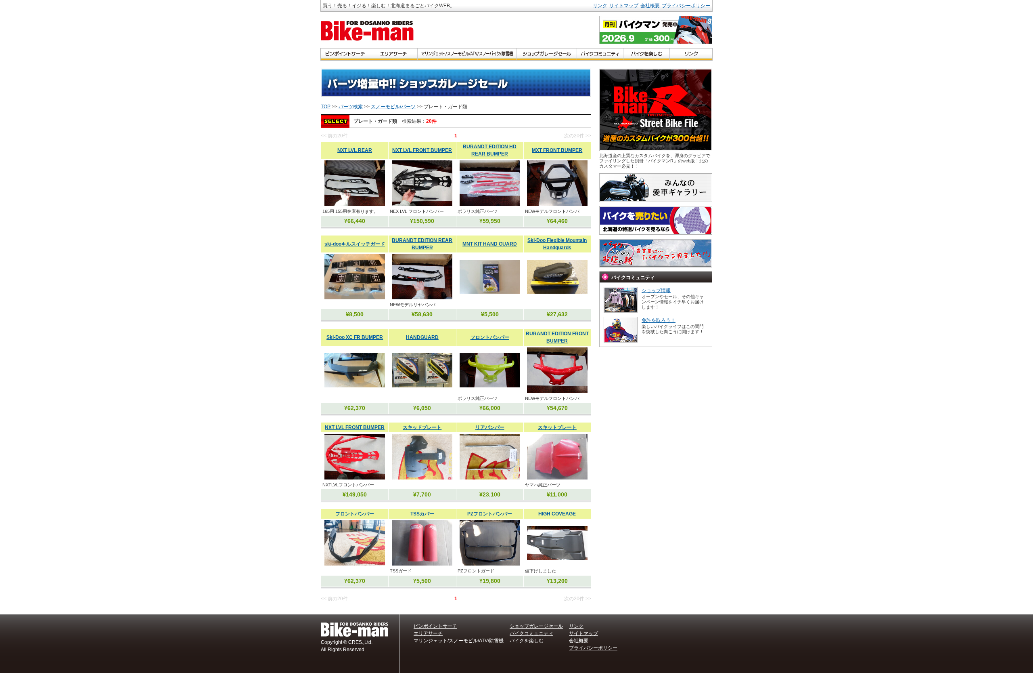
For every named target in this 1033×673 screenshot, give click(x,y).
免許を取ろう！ (658, 320)
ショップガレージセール (536, 626)
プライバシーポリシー (686, 5)
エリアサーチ (428, 633)
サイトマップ (623, 5)
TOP (325, 106)
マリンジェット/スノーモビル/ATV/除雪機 (459, 641)
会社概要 (650, 5)
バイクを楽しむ (527, 641)
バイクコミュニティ (531, 633)
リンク (600, 5)
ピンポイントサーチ (435, 626)
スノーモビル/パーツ (393, 106)
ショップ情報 (656, 290)
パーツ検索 (351, 106)
